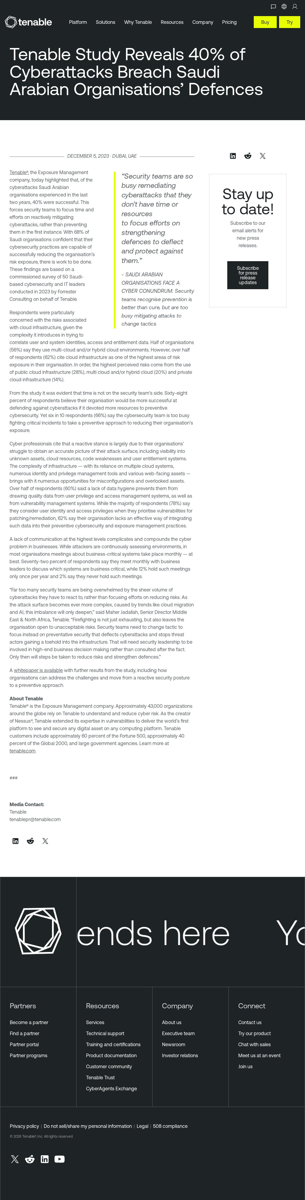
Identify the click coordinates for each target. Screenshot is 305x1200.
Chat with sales (254, 1044)
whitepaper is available (38, 670)
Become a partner (29, 1022)
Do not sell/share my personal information (88, 1126)
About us (171, 1022)
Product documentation (111, 1055)
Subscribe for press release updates (248, 275)
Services (95, 1022)
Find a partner (24, 1033)
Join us (245, 1066)
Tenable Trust (100, 1077)
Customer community (109, 1066)
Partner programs (28, 1055)
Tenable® (19, 172)
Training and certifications (113, 1044)
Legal (142, 1126)
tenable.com (22, 750)
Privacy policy (24, 1126)
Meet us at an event (259, 1055)
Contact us (250, 1022)
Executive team (178, 1033)
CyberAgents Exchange (111, 1088)
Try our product (254, 1033)
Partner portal (24, 1044)
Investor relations (180, 1055)
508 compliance (170, 1126)
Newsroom (173, 1044)
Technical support (105, 1033)
